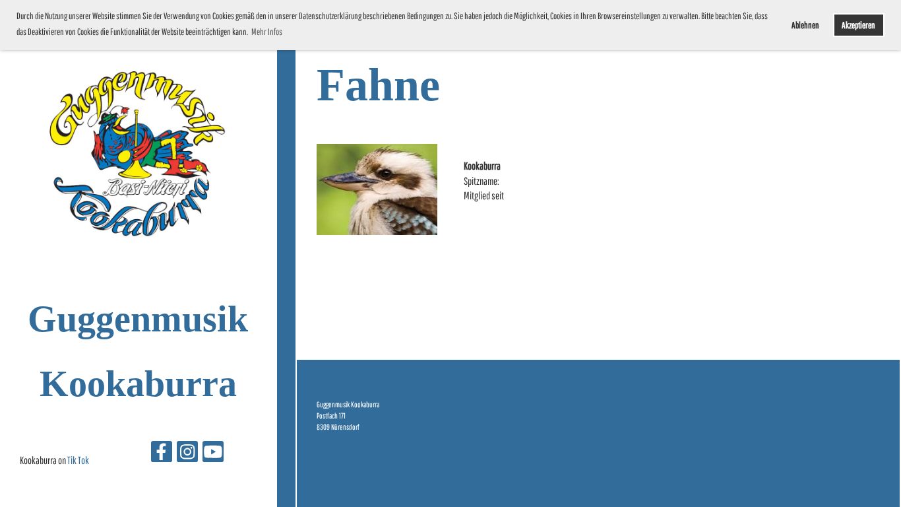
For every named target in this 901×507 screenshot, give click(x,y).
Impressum (862, 407)
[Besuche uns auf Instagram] (187, 454)
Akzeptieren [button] (858, 24)
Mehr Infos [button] (266, 31)
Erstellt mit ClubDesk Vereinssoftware (598, 468)
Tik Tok (78, 460)
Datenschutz (859, 422)
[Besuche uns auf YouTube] (213, 454)
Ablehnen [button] (805, 24)
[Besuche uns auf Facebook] (161, 454)
